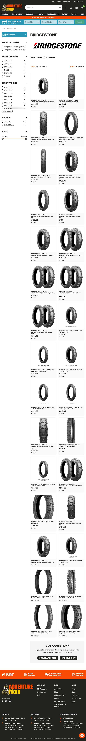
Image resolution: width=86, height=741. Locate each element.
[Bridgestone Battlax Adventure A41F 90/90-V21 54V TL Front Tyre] (71, 393)
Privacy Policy (59, 701)
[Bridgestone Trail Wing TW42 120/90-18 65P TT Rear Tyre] (71, 617)
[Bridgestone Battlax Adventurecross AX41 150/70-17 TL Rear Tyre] (43, 239)
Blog (56, 692)
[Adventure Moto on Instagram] (6, 701)
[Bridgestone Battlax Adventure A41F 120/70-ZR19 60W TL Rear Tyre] (43, 355)
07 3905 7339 (68, 718)
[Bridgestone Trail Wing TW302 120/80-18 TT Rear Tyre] (71, 581)
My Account (41, 689)
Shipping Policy (60, 695)
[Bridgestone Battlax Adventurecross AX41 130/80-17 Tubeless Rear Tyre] (43, 123)
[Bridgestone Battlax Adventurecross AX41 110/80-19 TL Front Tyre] (43, 277)
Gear (73, 692)
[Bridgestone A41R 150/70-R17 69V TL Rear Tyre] (71, 355)
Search (80, 22)
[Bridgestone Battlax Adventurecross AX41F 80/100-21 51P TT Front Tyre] (43, 200)
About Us (57, 689)
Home (3, 28)
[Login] (71, 7)
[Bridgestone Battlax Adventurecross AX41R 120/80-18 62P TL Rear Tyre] (43, 430)
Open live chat (68, 658)
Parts (74, 689)
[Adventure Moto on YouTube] (10, 701)
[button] (82, 735)
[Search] (60, 7)
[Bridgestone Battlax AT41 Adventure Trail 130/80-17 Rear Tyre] (71, 86)
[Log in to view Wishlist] (66, 8)
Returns (57, 698)
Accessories (76, 698)
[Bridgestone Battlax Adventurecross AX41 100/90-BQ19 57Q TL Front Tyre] (43, 316)
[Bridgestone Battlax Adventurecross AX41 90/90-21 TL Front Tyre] (71, 277)
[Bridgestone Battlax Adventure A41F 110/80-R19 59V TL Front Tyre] (43, 393)
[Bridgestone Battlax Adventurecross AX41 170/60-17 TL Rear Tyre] (71, 239)
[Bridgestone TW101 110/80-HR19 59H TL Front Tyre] (43, 581)
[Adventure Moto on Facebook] (2, 701)
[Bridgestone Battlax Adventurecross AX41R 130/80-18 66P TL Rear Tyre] (71, 507)
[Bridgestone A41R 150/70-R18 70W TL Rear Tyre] (71, 546)
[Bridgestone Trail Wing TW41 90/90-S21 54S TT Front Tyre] (43, 617)
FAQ (38, 695)
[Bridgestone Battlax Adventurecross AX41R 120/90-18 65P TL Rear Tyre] (71, 200)
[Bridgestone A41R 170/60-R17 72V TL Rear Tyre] (71, 316)
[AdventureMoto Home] (17, 689)
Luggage (75, 695)
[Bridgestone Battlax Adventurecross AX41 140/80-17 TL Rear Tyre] (43, 546)
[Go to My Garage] (76, 7)
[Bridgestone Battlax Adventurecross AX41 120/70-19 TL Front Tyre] (71, 469)
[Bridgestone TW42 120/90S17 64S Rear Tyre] (43, 507)
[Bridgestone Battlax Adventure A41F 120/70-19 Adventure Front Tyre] (71, 123)
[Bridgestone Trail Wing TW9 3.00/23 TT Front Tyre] (71, 430)
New (82, 14)
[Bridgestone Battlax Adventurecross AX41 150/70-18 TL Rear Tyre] (43, 86)
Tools (74, 701)
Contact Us (41, 692)
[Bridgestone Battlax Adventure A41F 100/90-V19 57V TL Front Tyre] (43, 469)
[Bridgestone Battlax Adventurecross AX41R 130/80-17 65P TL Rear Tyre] (71, 161)
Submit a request (47, 658)
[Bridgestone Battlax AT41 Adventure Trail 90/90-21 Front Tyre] (43, 161)
